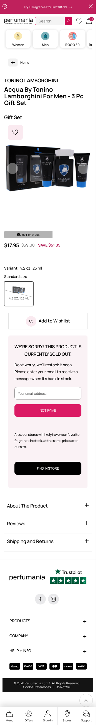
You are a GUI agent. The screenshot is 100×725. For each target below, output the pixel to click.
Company (18, 635)
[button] (89, 21)
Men (45, 44)
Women (18, 44)
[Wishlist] (79, 21)
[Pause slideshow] (4, 7)
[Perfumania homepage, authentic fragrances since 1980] (18, 20)
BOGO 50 (72, 44)
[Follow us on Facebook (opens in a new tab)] (40, 599)
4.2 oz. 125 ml (21, 298)
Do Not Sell (63, 687)
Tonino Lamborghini (31, 80)
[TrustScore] (68, 576)
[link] (13, 62)
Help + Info (20, 650)
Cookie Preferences (37, 687)
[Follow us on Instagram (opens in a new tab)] (53, 599)
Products (19, 620)
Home (24, 62)
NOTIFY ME (48, 410)
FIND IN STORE (48, 468)
